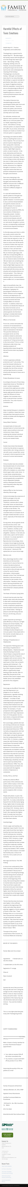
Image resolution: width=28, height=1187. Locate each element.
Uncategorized (8, 43)
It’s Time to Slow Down (6, 1169)
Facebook (14, 20)
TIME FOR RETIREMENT (7, 1166)
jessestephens (8, 38)
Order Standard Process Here (7, 1135)
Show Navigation (22, 13)
